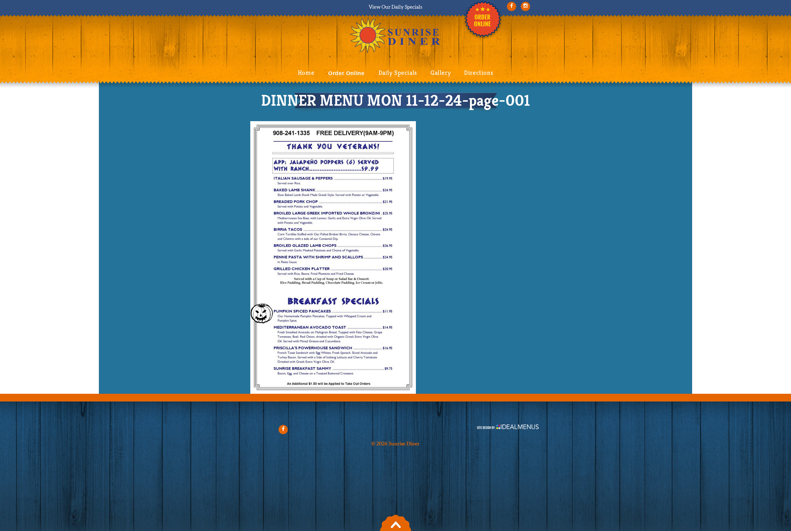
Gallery (440, 73)
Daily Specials (398, 73)
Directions (478, 73)
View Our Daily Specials (395, 7)
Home (306, 73)
